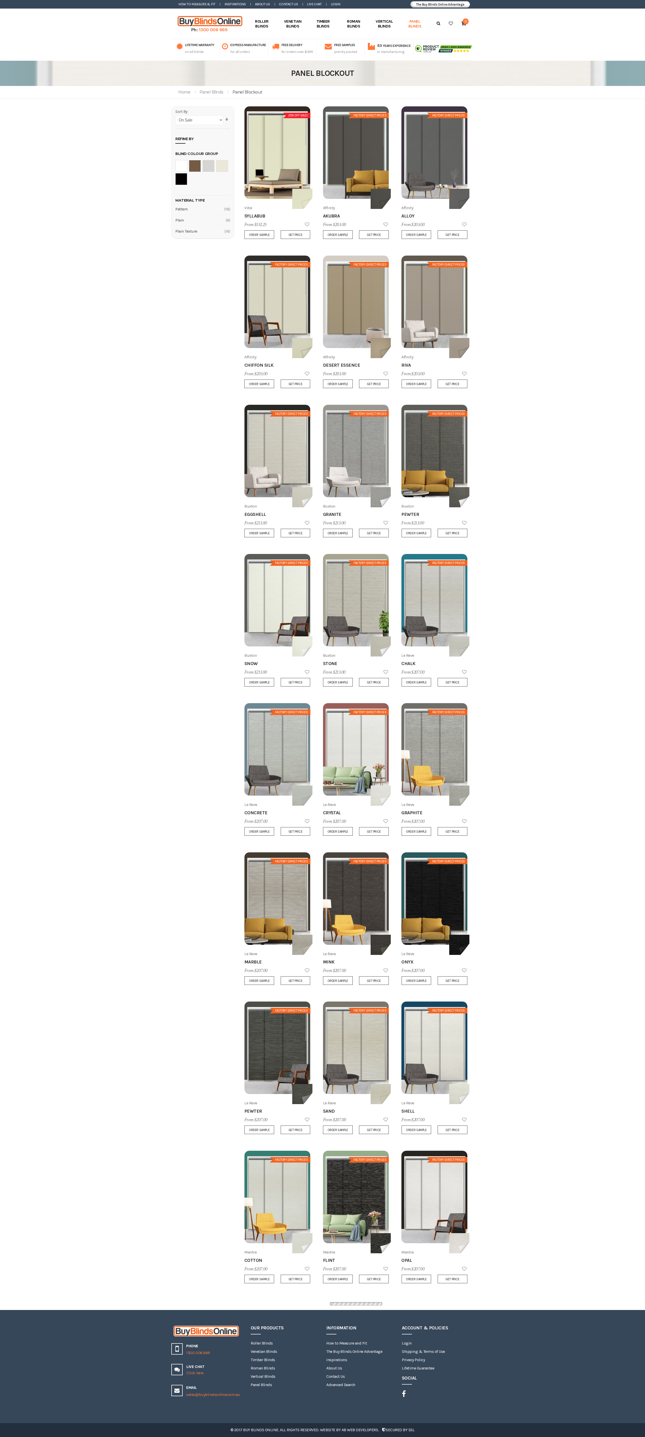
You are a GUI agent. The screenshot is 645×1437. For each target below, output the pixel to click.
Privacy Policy (413, 1359)
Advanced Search (340, 1384)
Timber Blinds (263, 1359)
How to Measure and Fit (346, 1343)
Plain (179, 220)
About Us (262, 4)
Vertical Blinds (263, 1376)
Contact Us (288, 4)
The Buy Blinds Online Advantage (440, 4)
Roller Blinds (262, 1343)
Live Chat (314, 4)
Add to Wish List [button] (307, 225)
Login (335, 4)
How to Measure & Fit (196, 4)
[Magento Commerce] (209, 21)
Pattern (181, 209)
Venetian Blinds (264, 1351)
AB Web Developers (360, 1429)
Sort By (181, 111)
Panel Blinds (211, 92)
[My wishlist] (451, 23)
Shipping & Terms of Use (423, 1351)
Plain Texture (186, 231)
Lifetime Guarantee (418, 1368)
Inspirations (235, 4)
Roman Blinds (263, 1368)
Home (184, 92)
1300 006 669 (213, 30)
